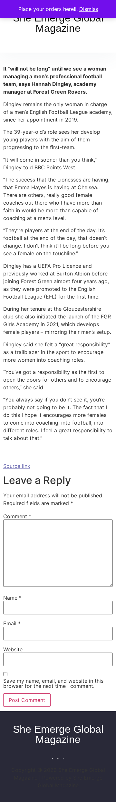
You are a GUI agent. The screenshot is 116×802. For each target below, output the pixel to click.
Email (12, 623)
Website (13, 649)
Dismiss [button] (88, 9)
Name (12, 597)
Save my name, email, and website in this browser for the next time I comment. (53, 683)
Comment (17, 516)
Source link (16, 466)
